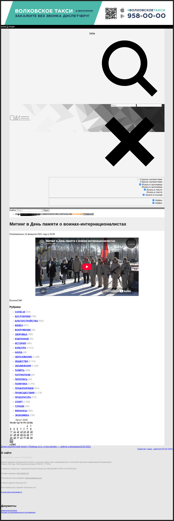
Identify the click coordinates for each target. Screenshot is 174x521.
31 (11, 441)
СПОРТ (19, 402)
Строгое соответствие (151, 179)
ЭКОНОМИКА (22, 415)
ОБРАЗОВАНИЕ (23, 357)
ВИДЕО (19, 325)
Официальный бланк (9, 510)
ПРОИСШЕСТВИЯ (25, 393)
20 (21, 435)
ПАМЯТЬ (20, 370)
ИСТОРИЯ (20, 343)
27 (21, 438)
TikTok (92, 33)
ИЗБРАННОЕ (22, 339)
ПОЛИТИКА (21, 384)
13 (21, 432)
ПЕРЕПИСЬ (21, 379)
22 (28, 435)
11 (14, 432)
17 (11, 435)
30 (31, 438)
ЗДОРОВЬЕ (21, 334)
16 (31, 432)
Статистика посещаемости (11, 492)
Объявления (23, 366)
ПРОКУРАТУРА (23, 397)
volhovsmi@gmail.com (33, 478)
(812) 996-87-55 (23, 473)
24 (11, 438)
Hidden (158, 200)
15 (28, 432)
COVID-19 (20, 312)
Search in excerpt (153, 195)
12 (18, 432)
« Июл (13, 444)
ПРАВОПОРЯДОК (24, 388)
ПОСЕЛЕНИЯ (27, 215)
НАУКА (18, 352)
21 (24, 435)
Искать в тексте (154, 190)
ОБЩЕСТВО (21, 361)
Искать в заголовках (152, 184)
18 (14, 435)
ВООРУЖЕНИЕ (23, 330)
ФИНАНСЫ (21, 411)
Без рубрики (23, 316)
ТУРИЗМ (19, 406)
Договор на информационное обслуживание (18, 512)
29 (28, 438)
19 (18, 435)
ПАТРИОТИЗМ (22, 375)
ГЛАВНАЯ (88, 214)
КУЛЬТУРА (20, 348)
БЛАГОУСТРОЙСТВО (26, 321)
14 (24, 432)
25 (14, 438)
